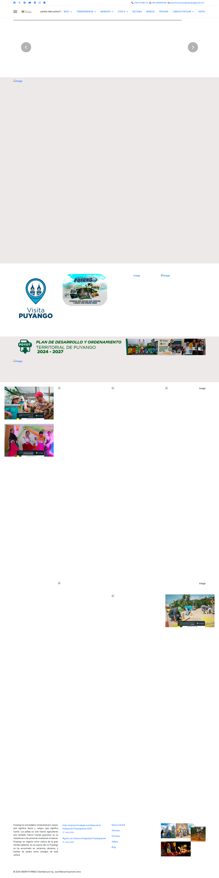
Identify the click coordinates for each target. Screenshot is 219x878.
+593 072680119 (141, 3)
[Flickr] (44, 2)
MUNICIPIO (106, 11)
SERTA (201, 11)
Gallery (115, 841)
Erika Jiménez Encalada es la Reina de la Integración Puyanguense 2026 (82, 828)
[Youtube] (30, 2)
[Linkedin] (35, 2)
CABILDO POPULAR (182, 11)
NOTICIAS (137, 11)
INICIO (66, 11)
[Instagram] (40, 2)
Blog (114, 847)
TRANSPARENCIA (85, 11)
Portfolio (116, 836)
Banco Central (118, 825)
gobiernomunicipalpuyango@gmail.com (187, 3)
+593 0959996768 (158, 3)
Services (116, 830)
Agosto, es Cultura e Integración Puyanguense (84, 840)
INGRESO (150, 11)
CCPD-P (121, 11)
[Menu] (15, 12)
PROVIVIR (163, 11)
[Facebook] (14, 2)
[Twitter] (19, 2)
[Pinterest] (25, 2)
